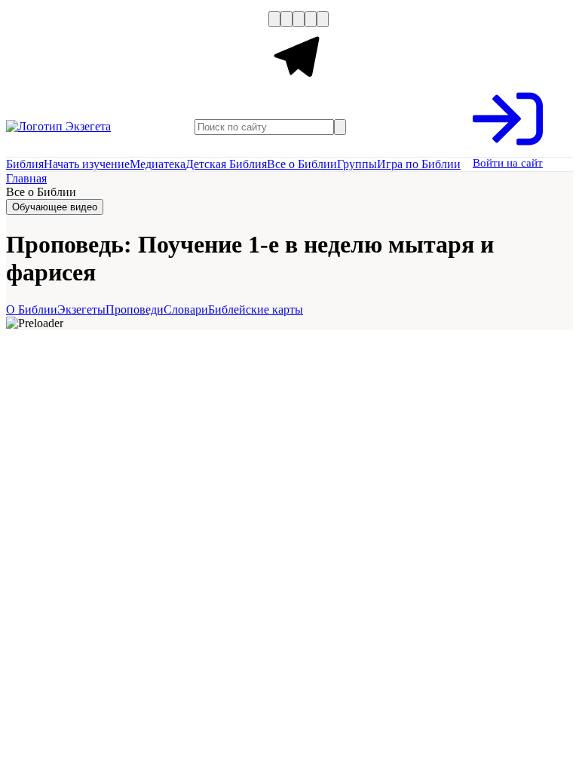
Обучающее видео (54, 207)
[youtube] (299, 19)
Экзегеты (81, 309)
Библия (25, 164)
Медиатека (157, 164)
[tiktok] (323, 19)
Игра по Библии (419, 164)
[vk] (274, 19)
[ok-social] (286, 19)
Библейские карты (255, 309)
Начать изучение (87, 164)
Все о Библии (302, 164)
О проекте (36, 51)
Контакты (240, 51)
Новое (91, 51)
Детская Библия (226, 164)
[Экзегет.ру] (81, 126)
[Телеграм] (298, 84)
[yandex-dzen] (311, 19)
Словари (186, 309)
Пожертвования (161, 51)
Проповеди (135, 309)
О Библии (31, 309)
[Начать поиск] (340, 127)
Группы (357, 164)
